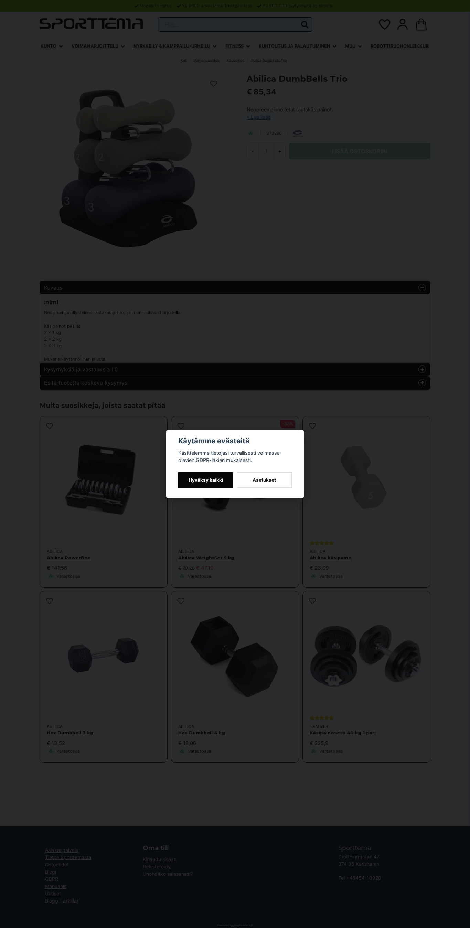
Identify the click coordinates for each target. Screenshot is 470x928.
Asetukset (264, 480)
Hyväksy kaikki (206, 480)
